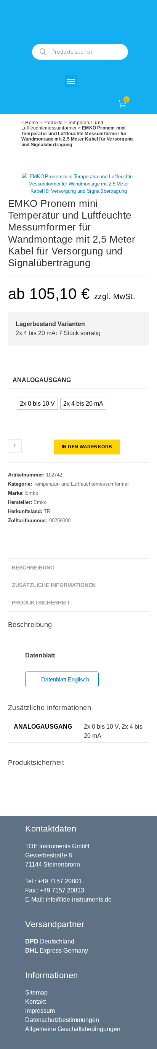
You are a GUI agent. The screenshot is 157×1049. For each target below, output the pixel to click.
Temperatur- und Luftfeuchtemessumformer (62, 125)
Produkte (53, 122)
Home (31, 122)
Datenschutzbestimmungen (62, 1020)
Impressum (40, 1010)
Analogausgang (42, 380)
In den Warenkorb (87, 446)
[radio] (37, 403)
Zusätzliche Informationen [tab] (54, 585)
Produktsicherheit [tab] (41, 603)
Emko (31, 493)
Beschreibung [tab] (33, 567)
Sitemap (36, 992)
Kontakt (35, 1001)
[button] (71, 81)
